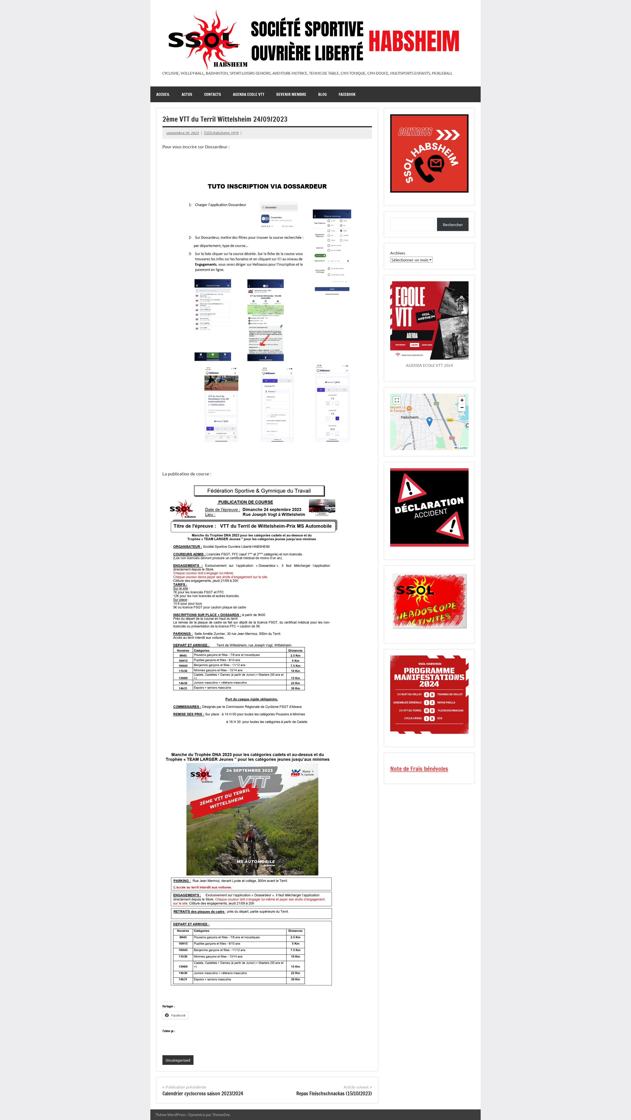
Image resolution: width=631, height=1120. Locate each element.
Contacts (212, 94)
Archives (397, 252)
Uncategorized (178, 1060)
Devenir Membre (291, 94)
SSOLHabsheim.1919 (221, 132)
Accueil (163, 94)
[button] (429, 422)
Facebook (347, 94)
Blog (322, 94)
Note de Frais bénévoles (419, 769)
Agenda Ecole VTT (248, 94)
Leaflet (462, 448)
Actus (187, 94)
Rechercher (453, 224)
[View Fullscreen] (397, 400)
